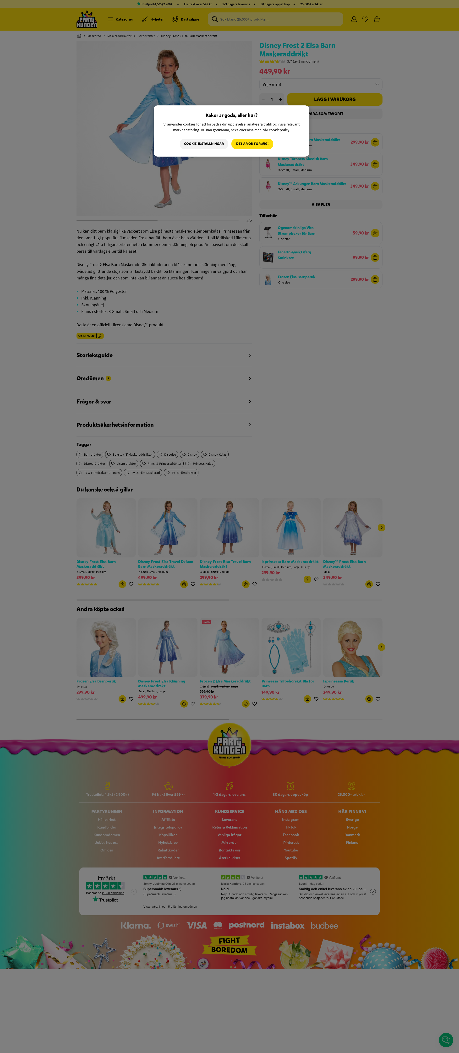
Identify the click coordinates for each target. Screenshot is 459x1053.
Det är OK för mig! (252, 144)
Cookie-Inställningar (204, 144)
